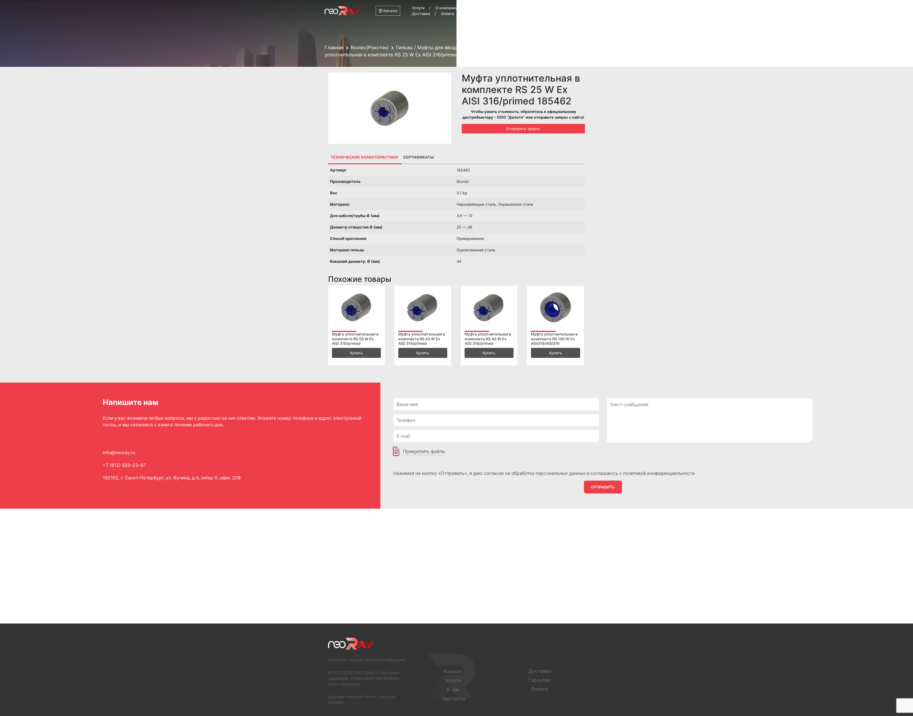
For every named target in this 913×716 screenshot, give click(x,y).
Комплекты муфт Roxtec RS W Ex (522, 47)
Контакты (507, 7)
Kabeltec (336, 702)
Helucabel (355, 696)
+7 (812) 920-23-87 (565, 8)
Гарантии (473, 13)
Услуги (418, 7)
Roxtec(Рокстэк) (370, 47)
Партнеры (478, 7)
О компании (446, 7)
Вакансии (502, 13)
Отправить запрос (523, 128)
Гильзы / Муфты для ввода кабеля (436, 47)
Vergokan (387, 696)
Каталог (453, 671)
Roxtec (371, 696)
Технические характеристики (364, 157)
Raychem (336, 696)
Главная (334, 47)
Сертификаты (418, 157)
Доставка (421, 13)
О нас (453, 689)
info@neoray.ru (569, 13)
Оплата (447, 13)
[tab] (364, 157)
